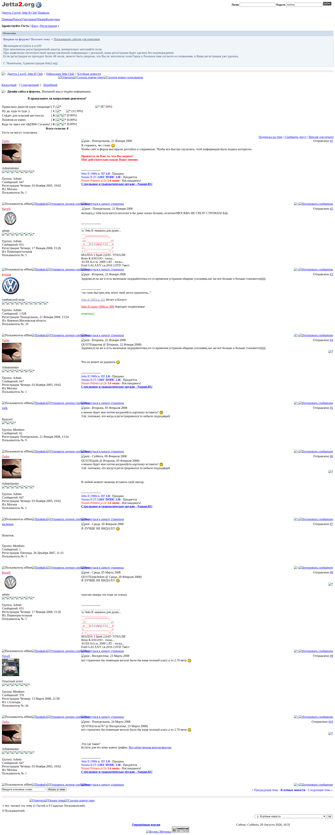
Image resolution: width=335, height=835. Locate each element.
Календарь (53, 19)
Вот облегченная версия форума (150, 747)
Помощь (7, 19)
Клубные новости (89, 74)
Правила (43, 12)
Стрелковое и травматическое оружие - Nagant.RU (117, 184)
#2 (331, 208)
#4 (331, 340)
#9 (331, 655)
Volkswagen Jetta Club (60, 74)
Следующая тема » (320, 790)
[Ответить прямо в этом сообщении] (316, 203)
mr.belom (7, 524)
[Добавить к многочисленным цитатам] (296, 203)
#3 (331, 274)
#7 (331, 524)
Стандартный (30, 85)
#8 (331, 572)
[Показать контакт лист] (39, 203)
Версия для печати (321, 137)
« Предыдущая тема (265, 790)
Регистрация (48, 25)
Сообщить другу (296, 137)
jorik (5, 408)
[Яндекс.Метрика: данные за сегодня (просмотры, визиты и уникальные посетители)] (158, 831)
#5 (331, 407)
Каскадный (9, 85)
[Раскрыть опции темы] (55, 800)
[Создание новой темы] (89, 77)
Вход (34, 25)
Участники (28, 19)
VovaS (6, 656)
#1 (331, 140)
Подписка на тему (271, 137)
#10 (330, 721)
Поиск (17, 19)
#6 (331, 456)
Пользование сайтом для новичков (77, 39)
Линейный (50, 85)
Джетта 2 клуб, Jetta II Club (19, 12)
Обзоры (41, 19)
